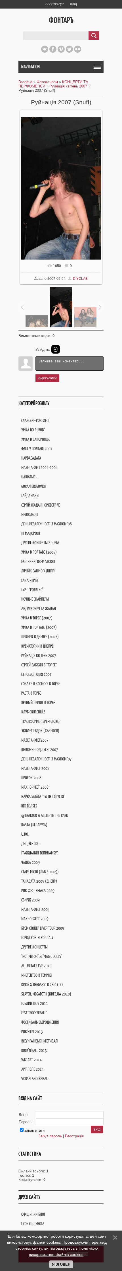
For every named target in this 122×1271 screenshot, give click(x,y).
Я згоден (61, 1264)
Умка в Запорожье (35, 439)
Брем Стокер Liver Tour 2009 (42, 928)
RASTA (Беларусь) (34, 824)
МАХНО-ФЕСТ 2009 (35, 918)
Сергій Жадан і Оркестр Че (40, 505)
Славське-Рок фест (35, 420)
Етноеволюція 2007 (36, 674)
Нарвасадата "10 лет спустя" (43, 796)
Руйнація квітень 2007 (68, 86)
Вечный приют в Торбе (38, 702)
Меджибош (29, 514)
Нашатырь (29, 477)
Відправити (47, 378)
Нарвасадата (31, 458)
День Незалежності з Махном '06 (46, 524)
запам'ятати (34, 1130)
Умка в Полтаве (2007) (39, 627)
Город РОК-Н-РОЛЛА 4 (37, 937)
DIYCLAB (80, 279)
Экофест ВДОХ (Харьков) (40, 730)
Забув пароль (50, 1136)
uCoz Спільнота (32, 1223)
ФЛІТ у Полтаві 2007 (36, 448)
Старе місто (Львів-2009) (40, 871)
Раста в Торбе (31, 693)
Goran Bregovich (33, 486)
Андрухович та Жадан (38, 608)
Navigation (30, 67)
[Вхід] (55, 349)
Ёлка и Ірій (29, 580)
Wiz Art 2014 (31, 1059)
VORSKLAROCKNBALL (35, 1078)
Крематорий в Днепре (37, 646)
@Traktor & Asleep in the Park (44, 815)
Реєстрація (54, 4)
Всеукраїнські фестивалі (39, 1041)
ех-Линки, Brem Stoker (38, 561)
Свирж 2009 (30, 900)
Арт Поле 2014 (32, 1069)
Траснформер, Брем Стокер (40, 721)
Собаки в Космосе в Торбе (40, 683)
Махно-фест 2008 (35, 787)
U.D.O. (25, 834)
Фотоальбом (47, 82)
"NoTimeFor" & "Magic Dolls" (41, 956)
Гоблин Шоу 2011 (34, 1003)
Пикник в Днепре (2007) (40, 636)
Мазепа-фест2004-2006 (39, 467)
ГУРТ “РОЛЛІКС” (32, 589)
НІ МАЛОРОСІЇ (30, 533)
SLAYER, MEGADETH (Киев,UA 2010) (46, 994)
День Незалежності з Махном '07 (46, 759)
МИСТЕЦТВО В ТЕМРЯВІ (36, 975)
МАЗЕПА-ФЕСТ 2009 (35, 909)
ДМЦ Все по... (30, 843)
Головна (25, 82)
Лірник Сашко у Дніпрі (38, 571)
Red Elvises (29, 806)
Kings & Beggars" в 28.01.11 (42, 984)
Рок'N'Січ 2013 (32, 1031)
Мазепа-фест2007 (35, 740)
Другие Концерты (34, 947)
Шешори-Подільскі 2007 (39, 749)
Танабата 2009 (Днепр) (39, 881)
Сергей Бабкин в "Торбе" (39, 665)
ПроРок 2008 (31, 777)
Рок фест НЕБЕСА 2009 (37, 890)
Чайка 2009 (30, 862)
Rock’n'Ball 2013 (34, 1050)
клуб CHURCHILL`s (33, 712)
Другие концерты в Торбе (40, 542)
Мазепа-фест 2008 (35, 768)
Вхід (73, 4)
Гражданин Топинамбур (39, 853)
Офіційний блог (33, 1214)
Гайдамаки (30, 495)
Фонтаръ (61, 20)
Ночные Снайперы (35, 599)
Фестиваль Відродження (40, 1022)
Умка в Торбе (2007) (36, 618)
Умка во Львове (33, 429)
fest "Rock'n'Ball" (34, 1012)
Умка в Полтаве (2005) (39, 552)
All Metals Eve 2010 (36, 965)
